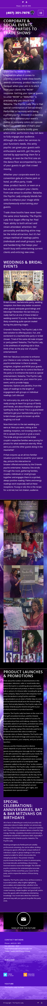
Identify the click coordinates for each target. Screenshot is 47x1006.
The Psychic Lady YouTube (14, 987)
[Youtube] (26, 2)
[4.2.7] (23, 646)
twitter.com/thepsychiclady (20, 951)
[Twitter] (23, 2)
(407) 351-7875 (26, 6)
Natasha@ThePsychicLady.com (20, 948)
